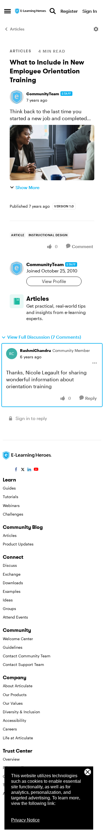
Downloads (13, 582)
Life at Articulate (18, 737)
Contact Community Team (26, 655)
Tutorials (10, 496)
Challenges (13, 514)
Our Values (13, 703)
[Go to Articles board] (17, 301)
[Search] (52, 11)
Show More (27, 187)
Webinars (11, 505)
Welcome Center (18, 638)
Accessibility (14, 720)
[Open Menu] (96, 29)
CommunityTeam (42, 93)
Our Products (15, 694)
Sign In (89, 11)
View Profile (54, 281)
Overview (11, 759)
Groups (9, 608)
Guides (9, 488)
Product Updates (18, 544)
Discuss (10, 565)
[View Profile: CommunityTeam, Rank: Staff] (17, 97)
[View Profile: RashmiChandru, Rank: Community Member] (11, 353)
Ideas (8, 600)
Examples (12, 591)
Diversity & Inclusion (21, 711)
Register (69, 11)
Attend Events (15, 617)
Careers (10, 729)
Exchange (12, 574)
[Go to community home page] (31, 11)
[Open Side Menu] (7, 11)
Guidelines (12, 647)
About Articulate (17, 685)
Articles (17, 29)
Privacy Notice (25, 820)
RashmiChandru (35, 350)
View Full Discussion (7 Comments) (44, 336)
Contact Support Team (23, 664)
